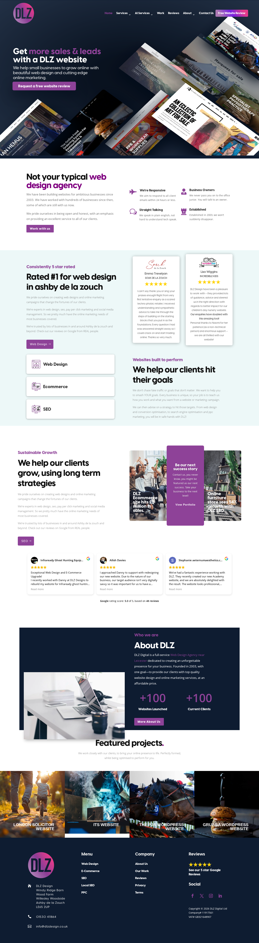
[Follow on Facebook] (192, 896)
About (187, 13)
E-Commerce (90, 871)
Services (122, 13)
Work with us (40, 228)
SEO (24, 541)
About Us (141, 864)
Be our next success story (185, 467)
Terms (139, 892)
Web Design (38, 344)
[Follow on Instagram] (211, 896)
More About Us (149, 721)
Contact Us (206, 13)
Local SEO (88, 885)
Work (160, 13)
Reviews (173, 13)
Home (108, 13)
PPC (84, 892)
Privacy (140, 885)
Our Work (142, 871)
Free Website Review (231, 13)
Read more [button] (37, 589)
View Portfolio (185, 504)
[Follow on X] (202, 896)
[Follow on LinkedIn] (220, 896)
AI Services (142, 13)
